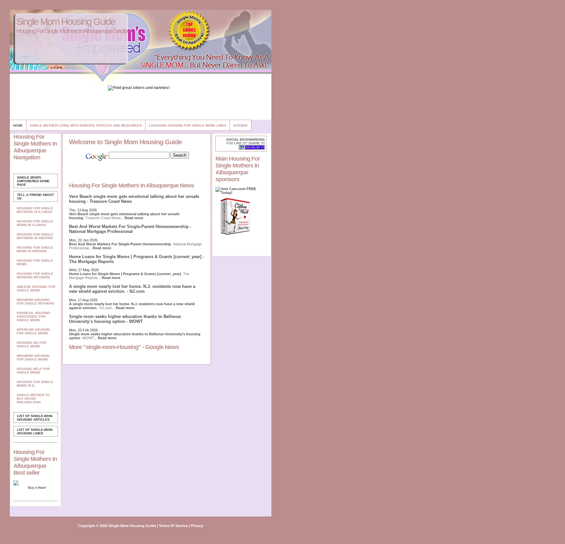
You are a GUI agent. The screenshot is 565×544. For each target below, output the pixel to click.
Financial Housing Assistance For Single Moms (33, 316)
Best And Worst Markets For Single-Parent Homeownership (120, 244)
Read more (134, 218)
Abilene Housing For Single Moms (36, 288)
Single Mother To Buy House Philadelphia (33, 398)
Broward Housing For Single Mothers (35, 301)
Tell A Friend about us (35, 196)
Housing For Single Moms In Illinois (35, 223)
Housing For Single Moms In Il (35, 383)
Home (18, 125)
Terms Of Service (173, 526)
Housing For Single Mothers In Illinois (35, 210)
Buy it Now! (37, 487)
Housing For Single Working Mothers (35, 275)
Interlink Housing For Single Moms (33, 331)
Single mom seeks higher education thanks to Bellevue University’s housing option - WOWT (125, 319)
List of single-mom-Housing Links (35, 431)
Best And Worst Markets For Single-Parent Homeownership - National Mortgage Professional (130, 229)
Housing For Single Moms (35, 262)
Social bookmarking (245, 139)
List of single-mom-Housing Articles (35, 417)
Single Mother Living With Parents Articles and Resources (86, 125)
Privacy (197, 526)
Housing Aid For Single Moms (31, 344)
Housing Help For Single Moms (33, 370)
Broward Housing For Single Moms (33, 357)
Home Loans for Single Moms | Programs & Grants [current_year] (125, 274)
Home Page (33, 181)
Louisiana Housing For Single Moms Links (187, 125)
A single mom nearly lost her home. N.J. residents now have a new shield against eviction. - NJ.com (132, 289)
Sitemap (240, 125)
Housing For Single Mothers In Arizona (35, 236)
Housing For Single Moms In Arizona (35, 249)
